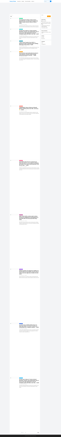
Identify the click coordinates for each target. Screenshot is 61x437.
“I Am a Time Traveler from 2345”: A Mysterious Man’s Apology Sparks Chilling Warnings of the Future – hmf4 (28, 43)
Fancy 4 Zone (13, 1)
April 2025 (42, 37)
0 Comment (25, 24)
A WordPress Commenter (44, 32)
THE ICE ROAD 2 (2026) (44, 27)
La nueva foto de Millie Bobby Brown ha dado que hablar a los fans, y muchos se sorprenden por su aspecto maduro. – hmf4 (29, 326)
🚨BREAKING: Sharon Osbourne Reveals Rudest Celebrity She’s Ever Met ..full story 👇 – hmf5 (28, 108)
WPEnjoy (35, 435)
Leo (19, 24)
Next (38, 432)
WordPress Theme (31, 435)
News (42, 42)
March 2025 (43, 38)
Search (49, 16)
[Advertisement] (30, 8)
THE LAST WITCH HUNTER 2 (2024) (45, 22)
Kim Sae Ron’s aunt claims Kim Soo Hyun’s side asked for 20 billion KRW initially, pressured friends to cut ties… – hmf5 (28, 54)
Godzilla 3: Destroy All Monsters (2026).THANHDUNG (45, 26)
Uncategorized (21, 18)
